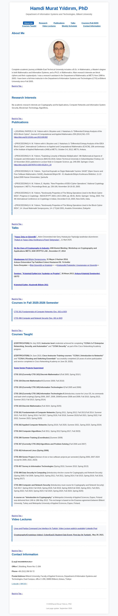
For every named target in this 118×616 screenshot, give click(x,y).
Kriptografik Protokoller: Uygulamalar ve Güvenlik (77, 265)
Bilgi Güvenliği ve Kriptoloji (41, 265)
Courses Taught (29, 26)
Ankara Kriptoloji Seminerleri (87, 274)
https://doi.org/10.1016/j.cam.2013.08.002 (31, 137)
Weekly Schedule (69, 26)
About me (28, 23)
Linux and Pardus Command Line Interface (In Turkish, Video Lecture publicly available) (50, 528)
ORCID (23, 584)
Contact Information (92, 26)
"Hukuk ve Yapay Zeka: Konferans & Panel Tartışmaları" (37, 240)
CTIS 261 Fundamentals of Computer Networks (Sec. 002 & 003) (40, 312)
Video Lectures (49, 26)
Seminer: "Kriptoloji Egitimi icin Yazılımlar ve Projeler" (37, 274)
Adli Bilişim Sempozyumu (30, 259)
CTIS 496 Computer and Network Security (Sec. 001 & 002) (38, 318)
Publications (59, 23)
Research (43, 23)
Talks (73, 23)
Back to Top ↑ (17, 86)
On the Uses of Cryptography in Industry (31, 248)
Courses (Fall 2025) (90, 23)
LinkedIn (15, 584)
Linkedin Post (91, 528)
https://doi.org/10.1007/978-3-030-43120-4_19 (32, 165)
